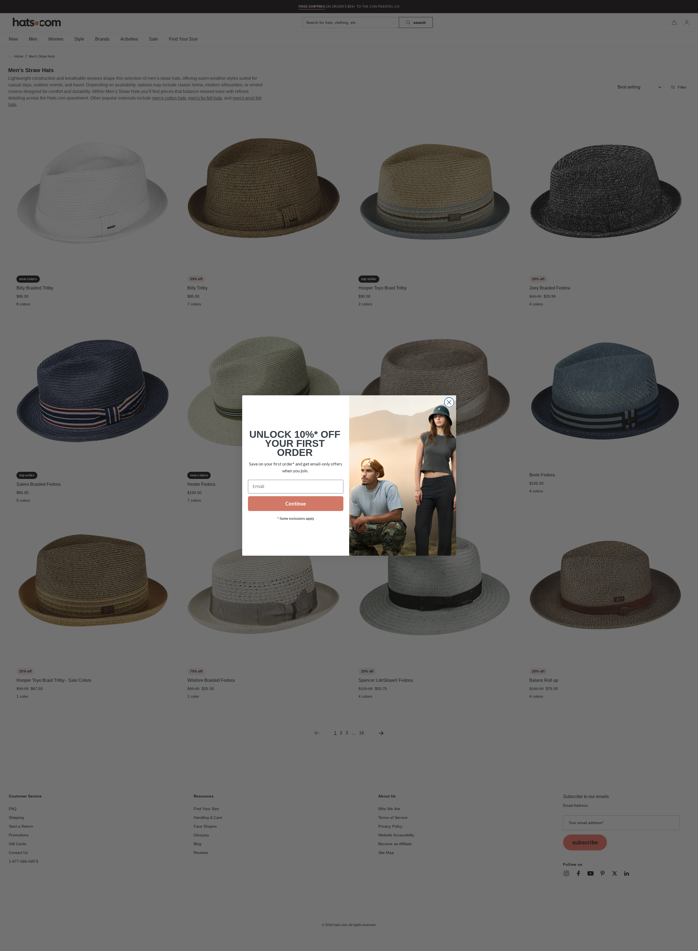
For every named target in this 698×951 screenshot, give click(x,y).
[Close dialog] (449, 402)
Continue (295, 504)
